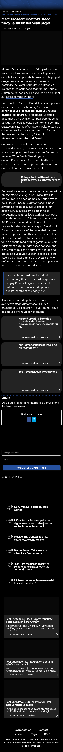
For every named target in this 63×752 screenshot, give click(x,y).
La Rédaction (23, 729)
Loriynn (5, 398)
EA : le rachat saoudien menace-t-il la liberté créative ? (34, 582)
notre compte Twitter (19, 96)
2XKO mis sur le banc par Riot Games (31, 508)
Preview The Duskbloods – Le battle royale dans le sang (31, 538)
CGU (47, 734)
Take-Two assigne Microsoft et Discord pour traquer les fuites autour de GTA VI (31, 566)
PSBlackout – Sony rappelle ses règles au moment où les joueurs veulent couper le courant (33, 523)
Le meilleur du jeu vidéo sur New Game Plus (31, 5)
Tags (34, 734)
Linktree (18, 734)
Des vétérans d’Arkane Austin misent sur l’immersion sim (31, 552)
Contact (43, 729)
